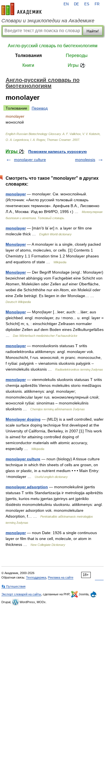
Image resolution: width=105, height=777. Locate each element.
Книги (28, 65)
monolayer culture (30, 159)
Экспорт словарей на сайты (21, 594)
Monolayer (16, 244)
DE (76, 4)
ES (86, 4)
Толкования (28, 55)
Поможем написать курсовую (57, 151)
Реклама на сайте (60, 577)
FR (97, 4)
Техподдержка (36, 577)
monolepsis (85, 159)
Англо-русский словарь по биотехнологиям (52, 45)
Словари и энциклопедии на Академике (47, 20)
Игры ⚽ (76, 65)
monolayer (16, 194)
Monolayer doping (23, 419)
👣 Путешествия (13, 586)
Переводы (77, 55)
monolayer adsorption (27, 487)
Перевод (40, 108)
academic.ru (21, 9)
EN (66, 4)
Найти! (93, 31)
